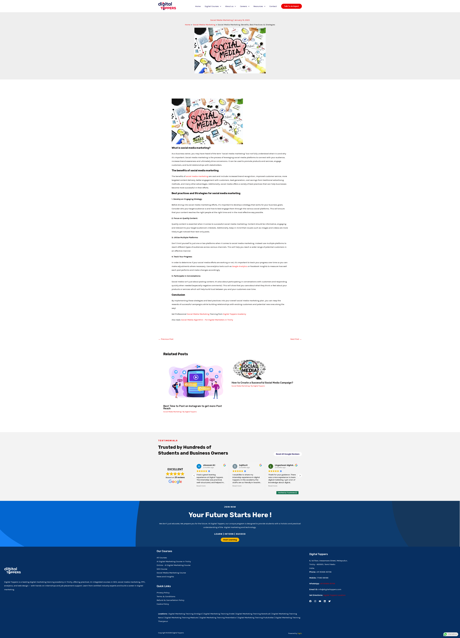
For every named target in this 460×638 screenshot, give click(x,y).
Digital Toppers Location (334, 595)
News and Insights (165, 576)
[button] (220, 6)
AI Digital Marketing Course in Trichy (174, 561)
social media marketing (197, 176)
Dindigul (198, 613)
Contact (273, 6)
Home (198, 6)
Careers (243, 6)
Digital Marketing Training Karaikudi (253, 613)
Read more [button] (198, 486)
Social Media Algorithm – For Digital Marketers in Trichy (207, 320)
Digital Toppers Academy (234, 314)
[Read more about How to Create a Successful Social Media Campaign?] (249, 369)
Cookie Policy (163, 604)
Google (235, 266)
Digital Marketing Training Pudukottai (256, 617)
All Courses (162, 557)
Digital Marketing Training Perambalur (218, 617)
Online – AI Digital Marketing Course (173, 565)
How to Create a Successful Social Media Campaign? (262, 382)
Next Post (296, 339)
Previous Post (165, 339)
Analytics (242, 266)
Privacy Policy (163, 592)
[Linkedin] (325, 601)
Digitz (299, 633)
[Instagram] (315, 601)
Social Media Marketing (221, 20)
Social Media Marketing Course (171, 572)
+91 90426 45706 (327, 583)
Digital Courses (212, 6)
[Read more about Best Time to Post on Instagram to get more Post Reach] (196, 381)
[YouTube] (320, 601)
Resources (258, 6)
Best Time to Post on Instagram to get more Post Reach (192, 407)
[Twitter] (329, 601)
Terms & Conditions (166, 596)
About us (229, 6)
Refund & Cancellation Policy (170, 600)
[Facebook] (310, 601)
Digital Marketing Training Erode (219, 613)
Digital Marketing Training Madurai (181, 617)
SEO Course (162, 569)
